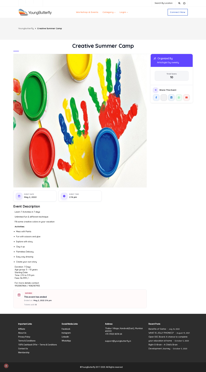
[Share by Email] (186, 97)
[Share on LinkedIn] (171, 97)
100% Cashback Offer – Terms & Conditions (37, 345)
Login (123, 12)
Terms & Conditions (26, 341)
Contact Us (23, 348)
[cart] (184, 3)
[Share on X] (164, 97)
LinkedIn (65, 337)
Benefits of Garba (157, 329)
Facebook (66, 329)
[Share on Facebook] (156, 97)
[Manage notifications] (6, 366)
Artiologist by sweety (168, 62)
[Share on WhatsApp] (179, 97)
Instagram (66, 333)
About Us (22, 333)
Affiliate (21, 329)
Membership (23, 352)
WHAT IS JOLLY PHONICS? (161, 332)
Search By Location (164, 3)
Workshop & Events (87, 12)
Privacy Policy (24, 337)
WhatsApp (66, 341)
